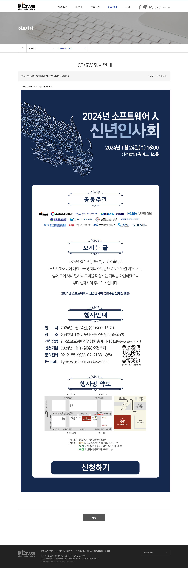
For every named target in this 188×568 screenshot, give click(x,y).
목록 (94, 517)
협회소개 (62, 6)
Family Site (148, 552)
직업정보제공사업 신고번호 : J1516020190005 (93, 551)
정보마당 (112, 6)
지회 (127, 6)
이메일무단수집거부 (65, 551)
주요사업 (95, 6)
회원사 (78, 6)
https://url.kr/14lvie (45, 86)
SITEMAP (166, 7)
